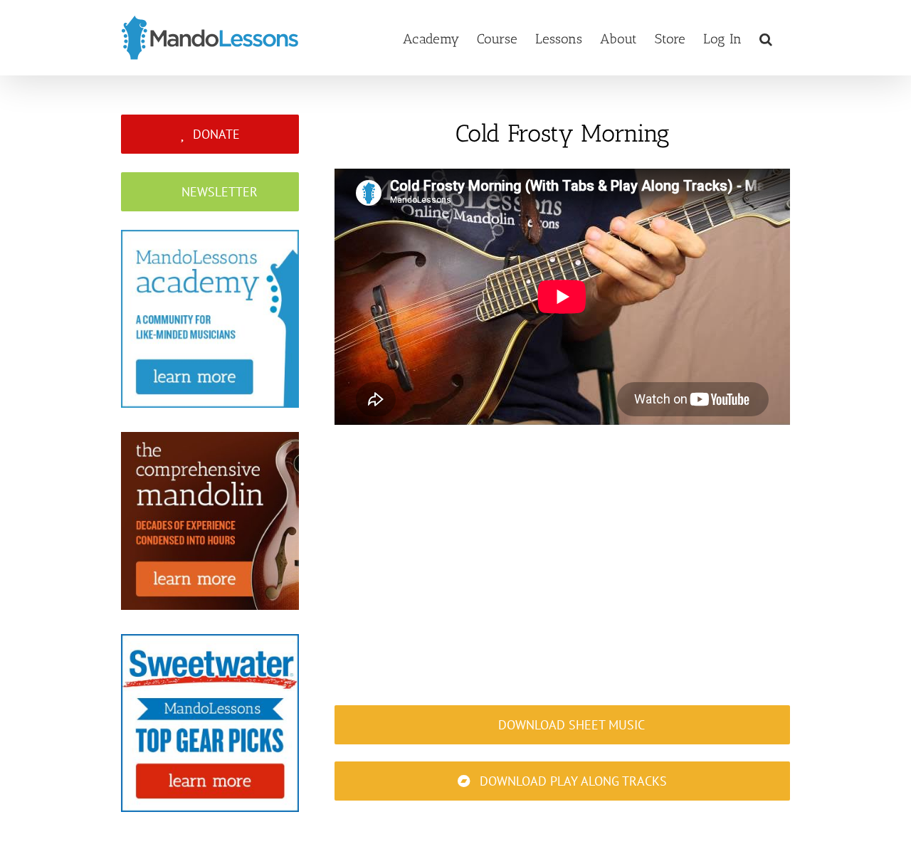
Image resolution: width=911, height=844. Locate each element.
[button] (765, 37)
